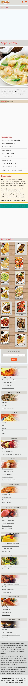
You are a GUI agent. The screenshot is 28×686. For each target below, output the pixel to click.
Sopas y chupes (6, 502)
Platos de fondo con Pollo (9, 380)
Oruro (14, 649)
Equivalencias (5, 637)
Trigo (3, 425)
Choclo (4, 422)
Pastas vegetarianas (7, 451)
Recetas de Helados (7, 517)
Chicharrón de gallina (20, 283)
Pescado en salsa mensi (20, 253)
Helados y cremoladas (8, 520)
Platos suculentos (6, 499)
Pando (10, 649)
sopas (24, 662)
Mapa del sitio (19, 682)
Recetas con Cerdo (7, 382)
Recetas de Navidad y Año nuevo (11, 584)
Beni (7, 649)
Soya (3, 430)
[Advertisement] (14, 25)
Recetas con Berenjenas (8, 589)
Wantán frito (5, 254)
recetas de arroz (23, 658)
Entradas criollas (6, 497)
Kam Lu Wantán (19, 268)
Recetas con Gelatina (7, 548)
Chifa (7, 7)
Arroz (3, 433)
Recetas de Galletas (7, 477)
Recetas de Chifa (6, 592)
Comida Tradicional (7, 586)
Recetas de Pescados (8, 408)
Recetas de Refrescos (8, 523)
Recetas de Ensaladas (8, 566)
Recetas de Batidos (7, 526)
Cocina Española (6, 607)
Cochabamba (18, 678)
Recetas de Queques (7, 471)
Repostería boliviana (7, 469)
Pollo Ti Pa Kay (4, 328)
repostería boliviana (16, 660)
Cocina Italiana (6, 609)
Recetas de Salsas (7, 568)
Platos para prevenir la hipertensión (11, 454)
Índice (12, 206)
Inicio (2, 7)
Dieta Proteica (5, 449)
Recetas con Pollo (7, 385)
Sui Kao (5, 269)
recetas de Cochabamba (6, 647)
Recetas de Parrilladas (8, 388)
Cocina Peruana (6, 615)
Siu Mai (4, 206)
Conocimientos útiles (7, 632)
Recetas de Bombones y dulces (10, 543)
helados (21, 662)
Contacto (11, 682)
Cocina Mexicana (6, 612)
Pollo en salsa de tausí (6, 313)
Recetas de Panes (7, 474)
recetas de (9, 669)
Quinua (4, 428)
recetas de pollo (4, 660)
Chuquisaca (3, 649)
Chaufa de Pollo (19, 298)
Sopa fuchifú (22, 206)
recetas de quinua (14, 658)
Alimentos (4, 629)
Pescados (4, 405)
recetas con (9, 671)
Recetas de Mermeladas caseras (10, 546)
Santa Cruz (18, 647)
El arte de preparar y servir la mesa (11, 635)
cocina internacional (5, 664)
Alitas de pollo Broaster (20, 345)
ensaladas (2, 662)
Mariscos (4, 402)
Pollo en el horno (6, 377)
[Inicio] (5, 2)
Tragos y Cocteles (7, 528)
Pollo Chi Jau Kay (5, 343)
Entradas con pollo (7, 494)
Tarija (21, 649)
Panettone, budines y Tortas (9, 479)
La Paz (14, 647)
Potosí (17, 649)
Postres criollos (6, 551)
